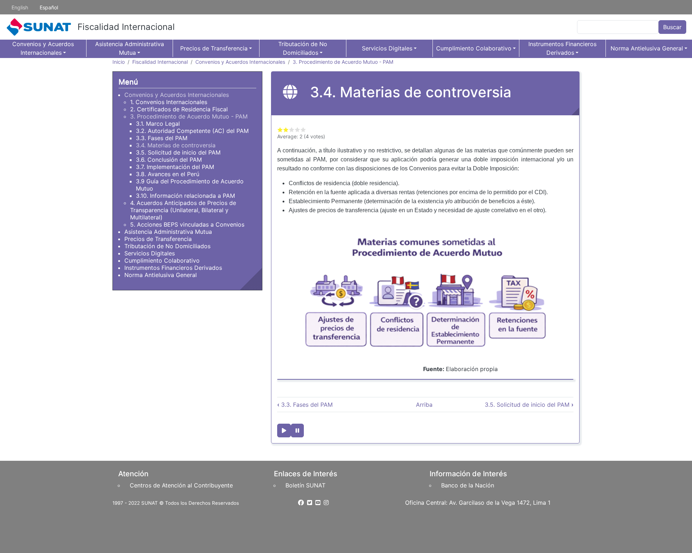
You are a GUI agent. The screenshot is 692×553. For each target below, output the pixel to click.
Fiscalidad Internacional (126, 27)
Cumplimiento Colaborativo (473, 48)
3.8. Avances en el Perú (167, 174)
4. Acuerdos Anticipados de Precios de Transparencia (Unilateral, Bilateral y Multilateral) (183, 210)
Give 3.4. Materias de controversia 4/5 (297, 130)
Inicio (118, 62)
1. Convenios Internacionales (168, 102)
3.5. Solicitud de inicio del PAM (529, 404)
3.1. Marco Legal (158, 123)
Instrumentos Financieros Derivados (562, 48)
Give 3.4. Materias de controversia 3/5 (291, 130)
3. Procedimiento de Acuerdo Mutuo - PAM (343, 62)
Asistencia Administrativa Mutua (129, 48)
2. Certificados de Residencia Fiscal (179, 109)
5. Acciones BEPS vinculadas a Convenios (187, 224)
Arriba (424, 404)
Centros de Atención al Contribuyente (181, 485)
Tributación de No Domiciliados (302, 48)
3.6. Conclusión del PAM (169, 159)
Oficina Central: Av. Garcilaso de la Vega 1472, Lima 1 (477, 502)
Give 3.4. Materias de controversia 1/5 (280, 130)
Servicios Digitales (387, 48)
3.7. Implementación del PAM (175, 166)
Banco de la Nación (467, 485)
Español (49, 7)
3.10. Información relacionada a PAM (185, 195)
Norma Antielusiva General (647, 48)
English (20, 7)
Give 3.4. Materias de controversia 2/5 (286, 130)
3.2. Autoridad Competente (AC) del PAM (192, 130)
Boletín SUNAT (305, 485)
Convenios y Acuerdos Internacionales (43, 48)
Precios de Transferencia (214, 48)
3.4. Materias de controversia (176, 145)
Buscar (672, 27)
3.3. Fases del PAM (305, 404)
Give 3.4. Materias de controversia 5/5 (303, 130)
